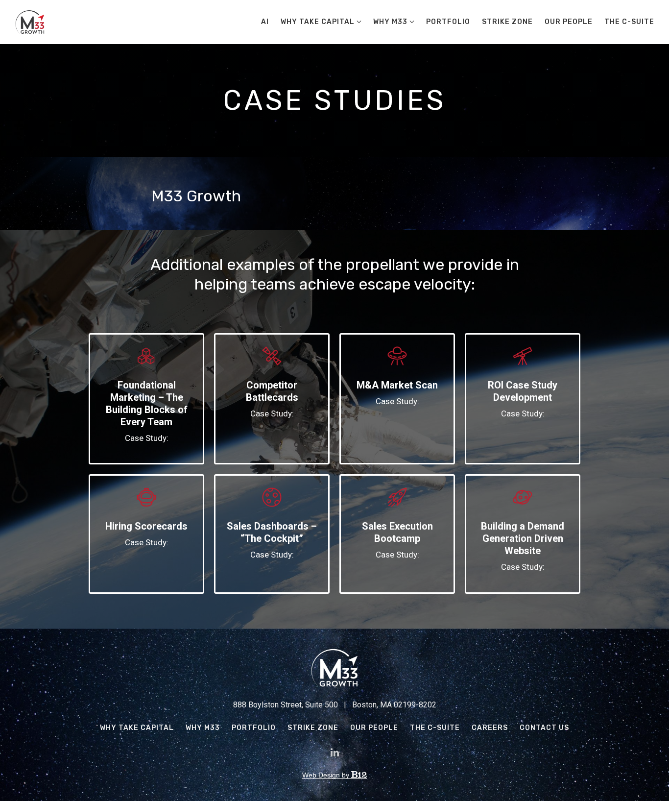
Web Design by (326, 775)
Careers (490, 728)
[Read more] (146, 356)
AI (265, 22)
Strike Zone (507, 22)
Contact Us (544, 728)
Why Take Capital (318, 22)
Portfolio (448, 22)
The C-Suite (629, 22)
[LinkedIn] (334, 752)
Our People (569, 22)
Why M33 (390, 22)
